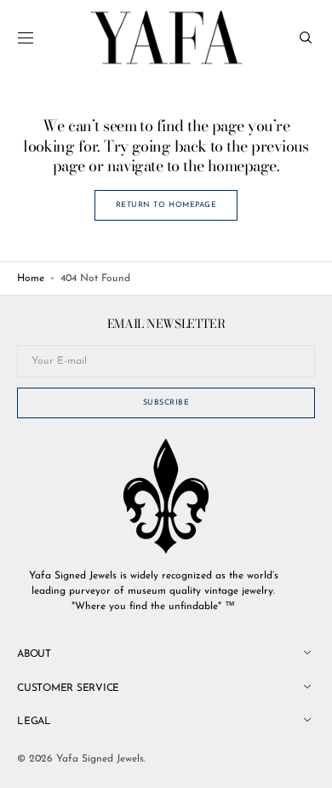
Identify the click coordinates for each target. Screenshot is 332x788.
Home (30, 278)
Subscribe (166, 402)
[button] (25, 37)
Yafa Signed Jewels (100, 759)
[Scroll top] (306, 762)
